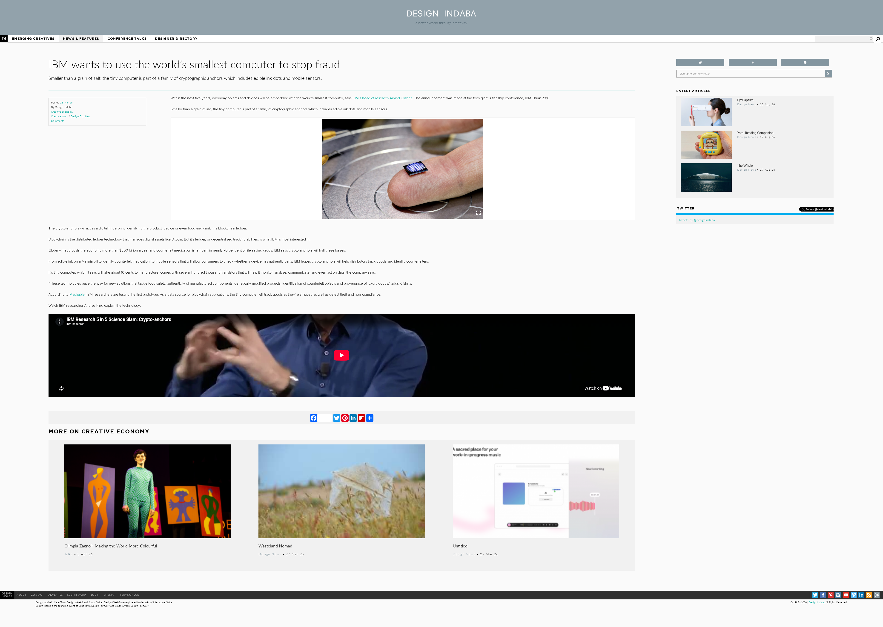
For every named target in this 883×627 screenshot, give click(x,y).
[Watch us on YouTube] (846, 595)
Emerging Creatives (33, 38)
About (21, 595)
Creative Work (59, 116)
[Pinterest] (345, 418)
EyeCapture (745, 99)
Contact (37, 595)
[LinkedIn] (353, 418)
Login (95, 595)
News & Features (81, 38)
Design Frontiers (80, 116)
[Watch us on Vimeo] (854, 595)
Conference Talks (127, 38)
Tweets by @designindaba (697, 220)
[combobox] (844, 39)
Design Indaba (816, 602)
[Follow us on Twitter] (700, 62)
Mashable (77, 294)
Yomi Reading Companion (755, 132)
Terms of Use (129, 595)
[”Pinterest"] (805, 62)
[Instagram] (838, 595)
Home (4, 38)
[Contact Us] (877, 595)
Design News (269, 554)
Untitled (460, 546)
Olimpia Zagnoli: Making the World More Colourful (110, 546)
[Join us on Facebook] (753, 62)
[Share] (369, 418)
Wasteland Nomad (275, 546)
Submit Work (76, 595)
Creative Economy (62, 112)
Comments (57, 121)
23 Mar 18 (66, 102)
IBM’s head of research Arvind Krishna (382, 98)
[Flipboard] (361, 418)
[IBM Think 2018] (402, 169)
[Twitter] (336, 418)
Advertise (55, 595)
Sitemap (109, 595)
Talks (68, 554)
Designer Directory (176, 38)
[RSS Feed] (869, 595)
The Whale (745, 165)
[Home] (441, 15)
